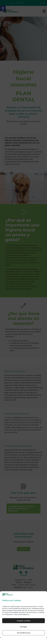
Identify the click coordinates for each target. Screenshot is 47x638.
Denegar (23, 627)
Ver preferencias (23, 633)
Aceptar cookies (23, 621)
